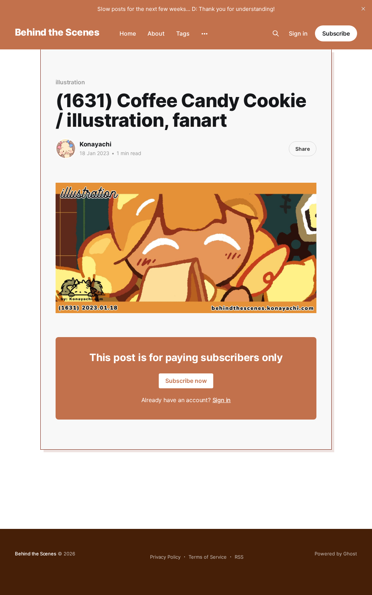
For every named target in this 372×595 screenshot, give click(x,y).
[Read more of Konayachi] (66, 148)
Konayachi (96, 144)
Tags (183, 33)
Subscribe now (186, 380)
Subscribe (336, 33)
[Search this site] (276, 33)
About (156, 33)
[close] (363, 9)
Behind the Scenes (57, 32)
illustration (70, 82)
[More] (204, 33)
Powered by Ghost (336, 553)
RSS (239, 557)
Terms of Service (208, 557)
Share (302, 149)
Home (128, 33)
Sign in (298, 33)
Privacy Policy (165, 557)
